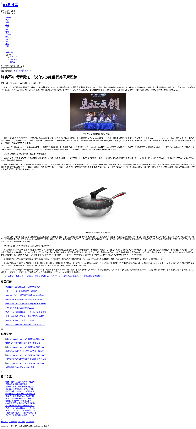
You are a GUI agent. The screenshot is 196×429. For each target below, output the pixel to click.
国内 (26, 71)
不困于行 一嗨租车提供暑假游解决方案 (21, 291)
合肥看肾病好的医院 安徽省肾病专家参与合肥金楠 (25, 304)
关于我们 (13, 57)
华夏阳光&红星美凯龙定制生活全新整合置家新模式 (82, 276)
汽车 (7, 25)
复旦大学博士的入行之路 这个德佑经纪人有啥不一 (25, 316)
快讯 (7, 20)
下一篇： (58, 276)
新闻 (21, 71)
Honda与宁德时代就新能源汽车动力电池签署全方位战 (26, 295)
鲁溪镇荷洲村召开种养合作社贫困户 (19, 387)
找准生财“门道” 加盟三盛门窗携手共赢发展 (22, 287)
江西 (7, 22)
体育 (7, 44)
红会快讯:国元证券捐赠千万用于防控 (20, 403)
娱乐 (7, 39)
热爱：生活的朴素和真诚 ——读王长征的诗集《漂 (25, 312)
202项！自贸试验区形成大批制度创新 (20, 410)
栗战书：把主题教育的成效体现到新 (19, 396)
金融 (7, 46)
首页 (15, 71)
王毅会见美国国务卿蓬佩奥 (16, 384)
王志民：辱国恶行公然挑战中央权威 (19, 415)
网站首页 (9, 18)
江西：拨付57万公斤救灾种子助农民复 (20, 382)
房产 (7, 27)
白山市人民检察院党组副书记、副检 (19, 389)
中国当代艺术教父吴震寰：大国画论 (19, 320)
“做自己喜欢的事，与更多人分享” (18, 401)
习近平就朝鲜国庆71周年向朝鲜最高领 (20, 413)
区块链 (8, 34)
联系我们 (13, 62)
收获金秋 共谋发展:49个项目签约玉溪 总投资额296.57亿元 (31, 276)
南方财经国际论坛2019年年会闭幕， (19, 406)
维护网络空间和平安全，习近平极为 (19, 391)
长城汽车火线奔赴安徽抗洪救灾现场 (19, 308)
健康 (7, 37)
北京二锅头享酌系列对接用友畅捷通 (19, 398)
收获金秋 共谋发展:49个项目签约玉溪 (20, 394)
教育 (7, 32)
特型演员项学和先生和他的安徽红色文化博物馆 (24, 299)
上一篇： (4, 276)
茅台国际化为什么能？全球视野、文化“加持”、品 (25, 325)
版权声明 (13, 60)
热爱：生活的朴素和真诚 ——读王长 (20, 408)
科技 (7, 29)
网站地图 (9, 52)
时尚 (7, 41)
